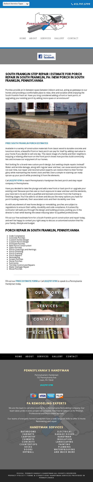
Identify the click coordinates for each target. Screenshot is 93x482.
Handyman (64, 437)
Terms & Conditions (38, 476)
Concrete (28, 442)
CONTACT (73, 38)
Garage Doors (64, 434)
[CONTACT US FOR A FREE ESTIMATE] (48, 327)
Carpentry (28, 437)
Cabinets (28, 434)
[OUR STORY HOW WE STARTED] (48, 300)
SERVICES (46, 38)
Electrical (64, 432)
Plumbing (64, 447)
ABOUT (33, 38)
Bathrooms (28, 432)
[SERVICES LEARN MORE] (48, 314)
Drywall (28, 452)
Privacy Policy (16, 476)
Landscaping (64, 442)
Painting (64, 445)
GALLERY (59, 38)
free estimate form (27, 281)
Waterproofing (64, 450)
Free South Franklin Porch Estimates (26, 143)
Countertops (28, 445)
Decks (28, 447)
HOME (23, 38)
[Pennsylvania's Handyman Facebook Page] (46, 61)
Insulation (64, 439)
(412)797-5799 (15, 180)
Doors (28, 450)
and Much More (64, 452)
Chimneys (28, 439)
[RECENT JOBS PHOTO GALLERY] (48, 340)
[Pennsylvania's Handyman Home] (46, 34)
